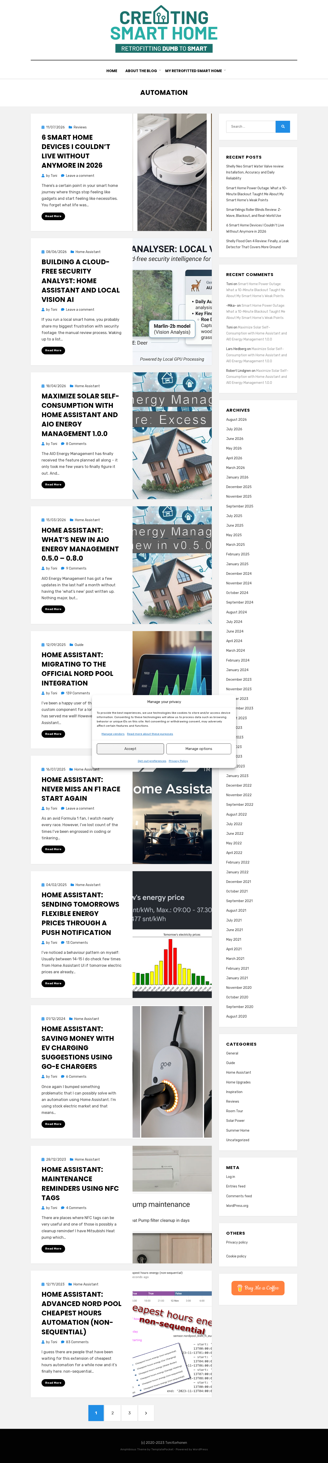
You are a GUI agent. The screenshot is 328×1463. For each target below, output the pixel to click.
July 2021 (234, 920)
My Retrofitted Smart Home (193, 70)
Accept (130, 749)
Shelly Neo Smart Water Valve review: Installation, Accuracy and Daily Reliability (255, 172)
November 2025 (239, 497)
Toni (229, 284)
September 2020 (239, 1007)
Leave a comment (80, 176)
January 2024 (237, 670)
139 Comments (78, 693)
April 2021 (234, 949)
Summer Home (237, 1131)
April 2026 (234, 458)
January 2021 (237, 978)
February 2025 (237, 554)
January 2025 (237, 564)
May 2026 (234, 448)
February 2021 (237, 969)
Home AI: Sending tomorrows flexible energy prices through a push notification (80, 913)
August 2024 (236, 612)
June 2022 (234, 834)
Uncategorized (237, 1140)
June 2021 (234, 930)
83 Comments (77, 1342)
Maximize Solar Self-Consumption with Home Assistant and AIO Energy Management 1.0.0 (80, 415)
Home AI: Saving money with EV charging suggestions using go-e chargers (78, 1047)
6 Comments (76, 1077)
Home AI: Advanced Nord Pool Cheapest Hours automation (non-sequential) (81, 1313)
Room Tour (234, 1111)
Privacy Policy (178, 761)
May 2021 (233, 940)
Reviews (80, 127)
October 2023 (237, 699)
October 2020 (237, 997)
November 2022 (239, 795)
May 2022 (234, 843)
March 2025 (235, 545)
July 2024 (234, 622)
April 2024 (234, 641)
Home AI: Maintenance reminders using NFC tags (80, 1184)
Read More (53, 216)
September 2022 (239, 805)
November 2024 (239, 583)
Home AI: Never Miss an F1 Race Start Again (81, 789)
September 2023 (239, 708)
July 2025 (234, 516)
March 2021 (235, 959)
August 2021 (236, 911)
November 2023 (239, 689)
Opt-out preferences (152, 761)
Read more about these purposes (150, 734)
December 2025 (239, 487)
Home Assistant (88, 252)
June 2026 (234, 439)
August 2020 (236, 1016)
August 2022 (236, 814)
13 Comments (77, 943)
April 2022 (234, 853)
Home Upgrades (238, 1082)
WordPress (200, 1449)
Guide (79, 645)
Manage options (198, 749)
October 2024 (237, 593)
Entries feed (235, 1186)
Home (111, 70)
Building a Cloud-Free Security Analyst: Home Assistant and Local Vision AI (81, 280)
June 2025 (234, 526)
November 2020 (239, 988)
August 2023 (236, 718)
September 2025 (239, 506)
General (232, 1053)
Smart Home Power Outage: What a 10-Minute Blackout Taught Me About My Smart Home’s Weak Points (256, 194)
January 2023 (237, 776)
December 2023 (239, 680)
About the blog (141, 70)
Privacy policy (237, 1242)
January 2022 (237, 872)
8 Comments (76, 444)
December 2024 (239, 574)
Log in (230, 1177)
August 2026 (236, 420)
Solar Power (235, 1121)
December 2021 (238, 882)
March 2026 (235, 468)
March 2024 (235, 651)
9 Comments (76, 568)
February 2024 (237, 660)
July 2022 (234, 824)
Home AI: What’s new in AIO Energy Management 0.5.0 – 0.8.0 (80, 544)
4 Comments (76, 1208)
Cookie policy (236, 1256)
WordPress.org (237, 1206)
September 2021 (239, 901)
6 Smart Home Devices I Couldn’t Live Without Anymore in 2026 (76, 151)
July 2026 (234, 429)
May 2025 (234, 535)
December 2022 (239, 785)
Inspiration (234, 1092)
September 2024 (239, 602)
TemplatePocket (162, 1449)
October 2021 (237, 891)
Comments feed (239, 1196)
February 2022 (237, 862)
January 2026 (237, 477)
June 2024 (234, 631)
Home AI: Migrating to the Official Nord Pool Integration (77, 669)
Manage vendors (113, 734)
